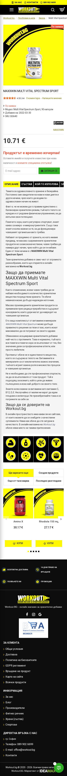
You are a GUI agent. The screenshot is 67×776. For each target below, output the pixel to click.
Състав (26, 184)
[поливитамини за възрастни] (11, 456)
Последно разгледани (48, 481)
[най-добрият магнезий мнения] (26, 456)
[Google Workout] (40, 614)
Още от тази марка (18, 481)
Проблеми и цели (26, 18)
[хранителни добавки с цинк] (56, 456)
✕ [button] (54, 764)
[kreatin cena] (56, 443)
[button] (6, 519)
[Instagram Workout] (33, 614)
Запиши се (50, 170)
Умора (42, 18)
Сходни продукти (48, 473)
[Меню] (11, 10)
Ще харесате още (18, 473)
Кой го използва (46, 184)
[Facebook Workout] (27, 614)
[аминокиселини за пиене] (41, 443)
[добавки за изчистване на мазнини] (26, 443)
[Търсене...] (52, 10)
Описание (12, 184)
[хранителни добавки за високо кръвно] (41, 456)
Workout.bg (8, 18)
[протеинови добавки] (11, 443)
